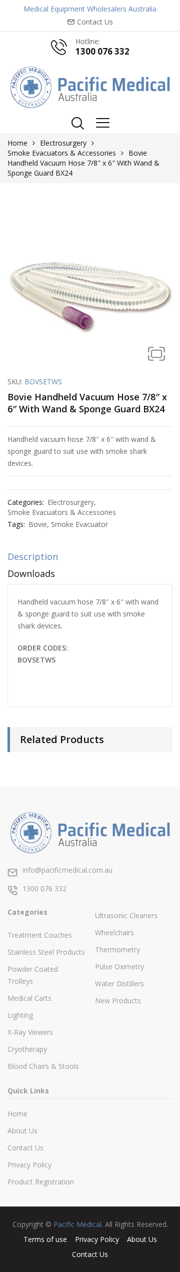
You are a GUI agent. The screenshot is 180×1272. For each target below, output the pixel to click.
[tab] (90, 558)
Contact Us (26, 1147)
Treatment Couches (40, 935)
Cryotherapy (27, 1049)
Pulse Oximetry (119, 966)
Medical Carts (30, 998)
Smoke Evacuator (79, 524)
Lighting (20, 1015)
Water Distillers (119, 983)
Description (33, 556)
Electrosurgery (63, 143)
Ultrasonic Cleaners (126, 915)
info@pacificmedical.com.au (67, 870)
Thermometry (117, 949)
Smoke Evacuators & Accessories (62, 153)
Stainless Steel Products (46, 952)
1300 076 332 (103, 51)
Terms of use (45, 1239)
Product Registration (41, 1181)
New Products (118, 1000)
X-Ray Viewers (30, 1032)
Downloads (31, 573)
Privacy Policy (30, 1164)
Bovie (37, 524)
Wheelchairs (114, 932)
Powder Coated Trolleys (33, 975)
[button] (156, 354)
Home (18, 143)
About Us (23, 1130)
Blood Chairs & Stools (43, 1066)
